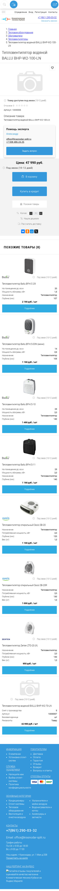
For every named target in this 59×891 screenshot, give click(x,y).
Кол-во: (24, 213)
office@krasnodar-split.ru (18, 139)
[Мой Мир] (32, 231)
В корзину (31, 176)
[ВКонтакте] (23, 231)
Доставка (38, 754)
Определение (20, 12)
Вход (31, 12)
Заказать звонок (49, 21)
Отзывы (37, 764)
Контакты (52, 12)
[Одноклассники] (27, 231)
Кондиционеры (16, 800)
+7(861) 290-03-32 (21, 830)
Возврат (37, 767)
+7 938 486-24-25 (15, 142)
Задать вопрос (29, 151)
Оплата (37, 757)
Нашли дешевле (31, 218)
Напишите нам (16, 774)
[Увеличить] (29, 82)
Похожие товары (31, 204)
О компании (15, 754)
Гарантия (38, 760)
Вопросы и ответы (42, 770)
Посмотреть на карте (17, 858)
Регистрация (41, 12)
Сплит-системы (16, 804)
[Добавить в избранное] (52, 68)
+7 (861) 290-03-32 (47, 17)
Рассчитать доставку (31, 223)
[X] (36, 231)
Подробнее (29, 308)
